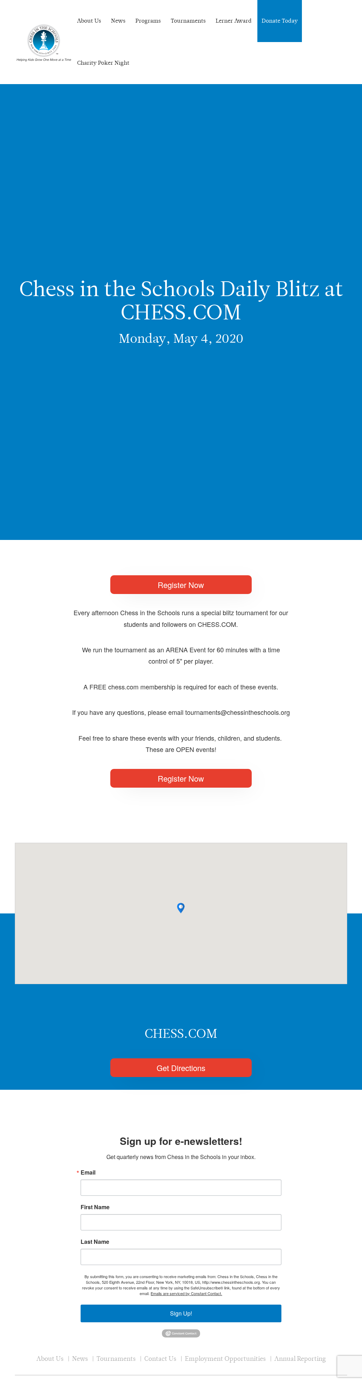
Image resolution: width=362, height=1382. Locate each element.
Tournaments (188, 21)
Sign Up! (181, 1313)
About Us (89, 21)
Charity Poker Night (103, 63)
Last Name (95, 1242)
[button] (181, 908)
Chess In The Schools (44, 43)
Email (88, 1172)
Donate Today (280, 21)
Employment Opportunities (225, 1358)
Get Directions (181, 1067)
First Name (95, 1207)
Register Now (181, 584)
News (118, 21)
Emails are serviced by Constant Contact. (186, 1293)
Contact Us (160, 1358)
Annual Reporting (300, 1358)
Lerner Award (234, 21)
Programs (148, 21)
